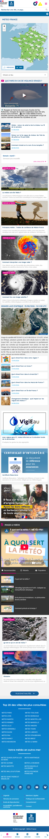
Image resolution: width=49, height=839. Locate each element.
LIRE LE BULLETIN (38, 161)
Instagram (28, 787)
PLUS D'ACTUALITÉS (23, 693)
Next (47, 835)
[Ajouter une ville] (47, 14)
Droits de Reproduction (11, 802)
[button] (46, 4)
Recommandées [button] (9, 570)
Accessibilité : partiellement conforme (12, 806)
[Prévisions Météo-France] (11, 3)
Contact (29, 806)
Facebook (3, 787)
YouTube (37, 787)
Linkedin (20, 787)
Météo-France (31, 829)
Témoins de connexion (11, 799)
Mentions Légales (32, 795)
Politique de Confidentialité (35, 799)
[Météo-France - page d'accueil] (31, 818)
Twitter (12, 787)
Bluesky (45, 787)
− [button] (4, 29)
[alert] (40, 4)
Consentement (31, 802)
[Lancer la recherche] (46, 9)
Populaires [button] (42, 570)
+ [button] (4, 26)
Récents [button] (26, 570)
